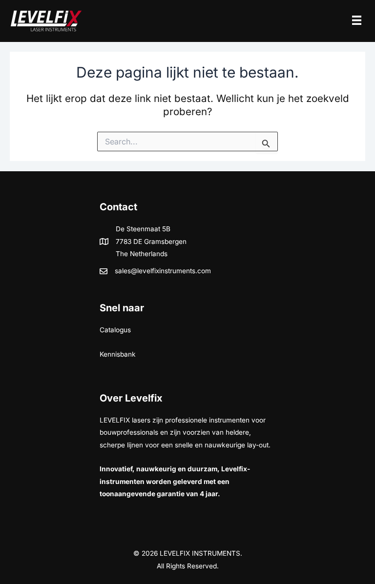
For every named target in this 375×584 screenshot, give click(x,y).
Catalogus (115, 330)
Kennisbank (118, 354)
